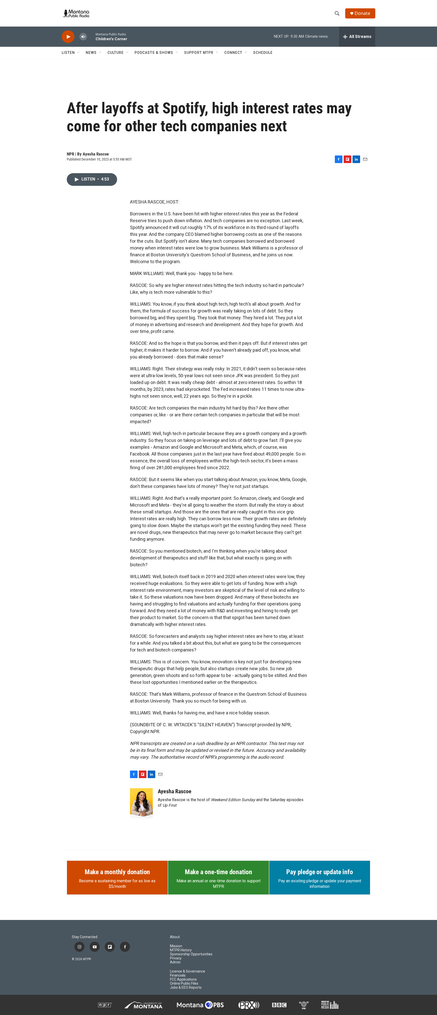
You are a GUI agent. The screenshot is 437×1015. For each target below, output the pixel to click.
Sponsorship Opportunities (191, 954)
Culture (115, 53)
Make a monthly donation (117, 872)
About (175, 937)
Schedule (263, 53)
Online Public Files (184, 983)
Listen (68, 53)
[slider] (91, 36)
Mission (176, 946)
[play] (68, 37)
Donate (362, 13)
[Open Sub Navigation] (79, 53)
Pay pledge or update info (319, 872)
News (91, 53)
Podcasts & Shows (154, 53)
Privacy (176, 958)
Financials (178, 975)
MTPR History (181, 950)
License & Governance (187, 971)
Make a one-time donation (218, 872)
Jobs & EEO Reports (186, 987)
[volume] (83, 36)
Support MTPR (198, 53)
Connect (233, 53)
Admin (175, 962)
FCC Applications (183, 979)
